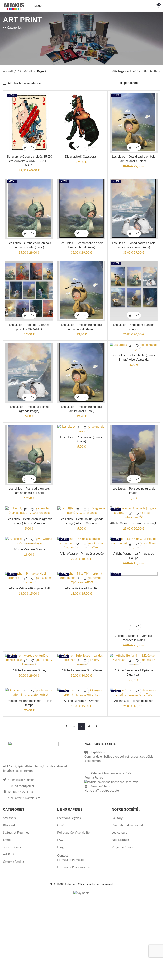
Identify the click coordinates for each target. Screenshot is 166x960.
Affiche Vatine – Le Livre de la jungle (133, 523)
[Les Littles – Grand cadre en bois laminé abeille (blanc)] (134, 123)
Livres (7, 839)
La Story (117, 818)
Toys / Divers (12, 847)
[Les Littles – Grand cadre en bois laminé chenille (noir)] (81, 209)
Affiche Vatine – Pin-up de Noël (29, 588)
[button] (25, 147)
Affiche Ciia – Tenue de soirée (133, 700)
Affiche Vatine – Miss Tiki (81, 588)
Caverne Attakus (14, 861)
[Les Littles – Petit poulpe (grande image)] (134, 455)
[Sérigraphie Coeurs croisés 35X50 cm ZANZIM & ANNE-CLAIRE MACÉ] (29, 123)
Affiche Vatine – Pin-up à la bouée (82, 553)
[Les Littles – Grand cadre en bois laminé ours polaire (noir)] (134, 209)
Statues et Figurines (16, 832)
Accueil (8, 71)
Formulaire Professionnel (73, 867)
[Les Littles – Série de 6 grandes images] (134, 291)
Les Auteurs (119, 832)
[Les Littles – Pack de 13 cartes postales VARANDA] (29, 291)
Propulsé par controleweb (99, 884)
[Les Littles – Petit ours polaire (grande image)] (29, 373)
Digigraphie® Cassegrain (81, 156)
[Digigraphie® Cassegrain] (81, 123)
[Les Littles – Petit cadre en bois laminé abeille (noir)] (81, 373)
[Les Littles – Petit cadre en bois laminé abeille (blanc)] (81, 291)
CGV (60, 825)
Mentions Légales (69, 818)
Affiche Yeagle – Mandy (29, 549)
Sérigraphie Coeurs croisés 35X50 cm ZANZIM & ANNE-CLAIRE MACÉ (29, 161)
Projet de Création (124, 847)
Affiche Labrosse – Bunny (29, 670)
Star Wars (9, 818)
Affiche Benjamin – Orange (81, 700)
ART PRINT (24, 71)
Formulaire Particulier (71, 860)
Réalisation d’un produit (127, 825)
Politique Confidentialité (73, 832)
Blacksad (9, 825)
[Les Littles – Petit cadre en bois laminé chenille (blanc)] (29, 455)
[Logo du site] (14, 5)
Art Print (8, 854)
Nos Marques (121, 839)
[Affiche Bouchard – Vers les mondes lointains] (134, 601)
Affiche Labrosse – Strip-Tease (81, 670)
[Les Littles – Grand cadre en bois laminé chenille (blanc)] (29, 209)
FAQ (60, 839)
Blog (60, 847)
